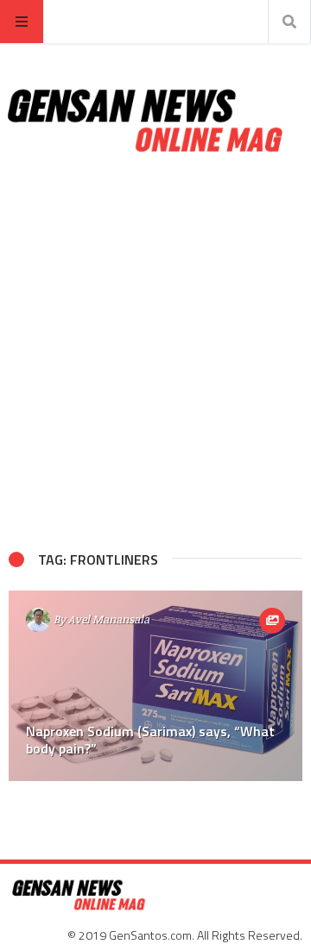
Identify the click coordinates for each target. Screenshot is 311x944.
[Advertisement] (155, 352)
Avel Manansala (108, 619)
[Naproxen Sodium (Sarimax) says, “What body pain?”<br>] (155, 686)
